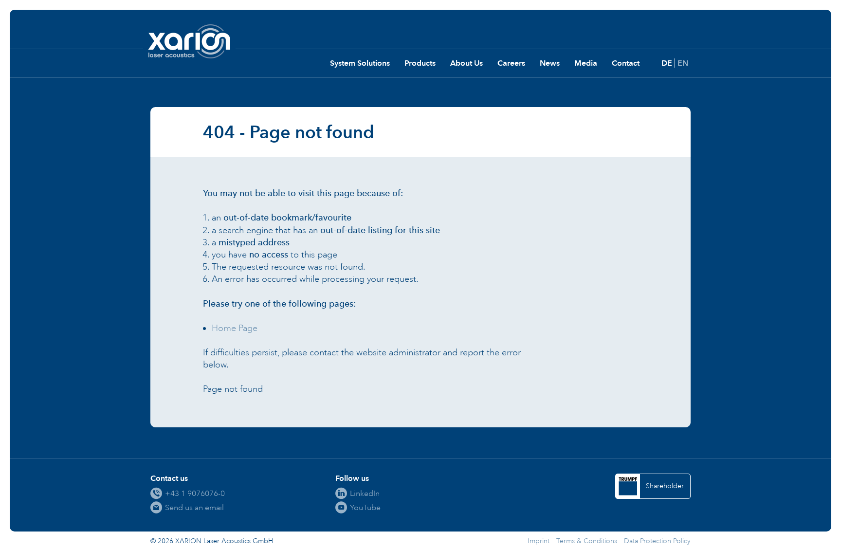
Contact (626, 63)
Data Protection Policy (657, 541)
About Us (466, 63)
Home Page (234, 328)
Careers (511, 63)
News (550, 63)
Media (585, 63)
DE (666, 63)
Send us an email (194, 507)
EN (682, 63)
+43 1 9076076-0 (195, 493)
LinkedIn (365, 493)
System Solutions (360, 63)
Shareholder (665, 486)
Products (420, 63)
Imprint (538, 541)
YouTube (365, 507)
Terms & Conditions (586, 541)
